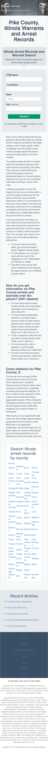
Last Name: (12, 84)
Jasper (27, 501)
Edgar (27, 488)
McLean (19, 529)
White (34, 564)
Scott (10, 554)
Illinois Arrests (11, 6)
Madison (35, 517)
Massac (27, 523)
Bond (26, 467)
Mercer (35, 529)
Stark (34, 554)
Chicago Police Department (19, 601)
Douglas (12, 488)
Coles (27, 477)
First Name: (12, 74)
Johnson (20, 505)
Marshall (12, 523)
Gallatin (27, 492)
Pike (34, 539)
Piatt (26, 539)
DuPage (20, 488)
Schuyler (35, 550)
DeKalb (35, 482)
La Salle (26, 511)
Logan (19, 517)
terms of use (29, 742)
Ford (18, 492)
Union (19, 558)
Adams (11, 467)
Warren (11, 564)
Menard (27, 529)
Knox (18, 511)
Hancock (20, 496)
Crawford (12, 482)
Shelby (19, 554)
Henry (34, 496)
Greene (35, 492)
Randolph (27, 544)
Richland (35, 544)
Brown (11, 473)
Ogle (34, 534)
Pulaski (11, 543)
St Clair (27, 554)
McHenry (12, 529)
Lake (34, 511)
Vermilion (27, 558)
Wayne (27, 564)
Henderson (27, 497)
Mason (19, 523)
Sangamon (27, 550)
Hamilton (11, 497)
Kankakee (35, 506)
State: (9, 94)
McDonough (35, 523)
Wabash (35, 558)
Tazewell (12, 558)
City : (12, 104)
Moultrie (27, 534)
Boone (35, 467)
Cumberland (20, 482)
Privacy (24, 643)
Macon (27, 517)
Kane (26, 505)
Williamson (27, 576)
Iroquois (12, 501)
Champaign (35, 473)
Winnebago (35, 576)
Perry (18, 539)
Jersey (35, 501)
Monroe (11, 534)
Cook (34, 477)
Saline (19, 549)
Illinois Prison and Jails (17, 613)
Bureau (11, 463)
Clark (10, 477)
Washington (20, 564)
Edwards (35, 488)
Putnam (19, 543)
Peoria (11, 539)
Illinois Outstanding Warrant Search (23, 619)
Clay (18, 477)
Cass (26, 473)
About (24, 662)
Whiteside (11, 576)
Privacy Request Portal (24, 650)
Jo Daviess (12, 506)
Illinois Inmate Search (17, 625)
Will (18, 575)
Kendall (11, 511)
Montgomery (19, 535)
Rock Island (11, 550)
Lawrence (11, 517)
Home (24, 637)
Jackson (20, 501)
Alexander (20, 468)
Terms (24, 656)
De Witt (27, 482)
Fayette (11, 492)
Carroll (19, 473)
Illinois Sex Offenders (17, 607)
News (24, 674)
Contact (24, 668)
